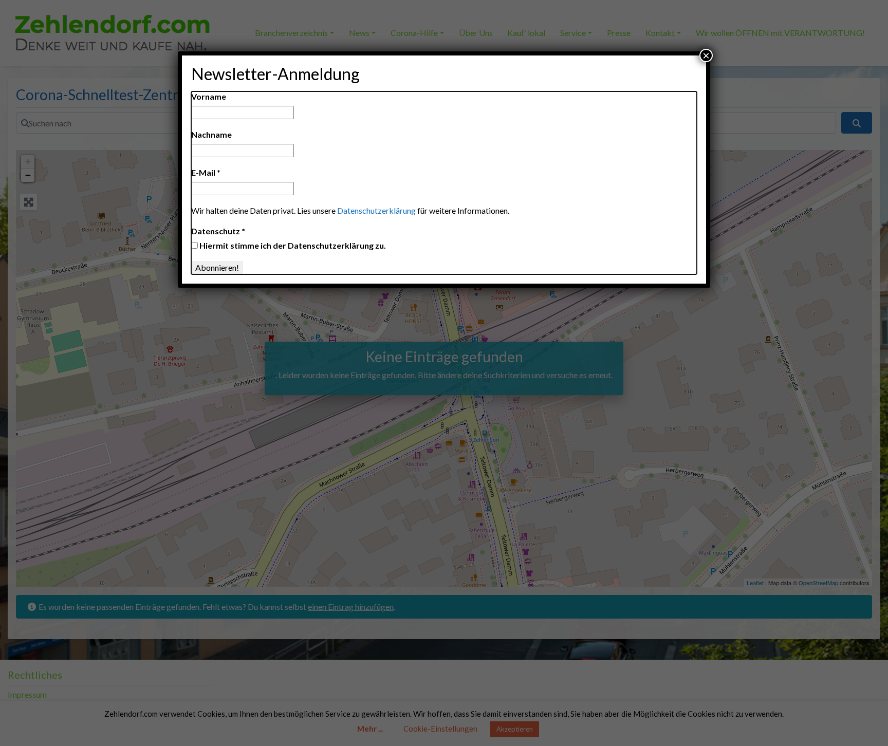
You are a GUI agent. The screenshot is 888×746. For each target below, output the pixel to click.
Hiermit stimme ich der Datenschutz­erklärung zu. (292, 245)
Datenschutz (218, 231)
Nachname (211, 134)
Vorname (208, 96)
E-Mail (205, 172)
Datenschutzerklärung (376, 210)
